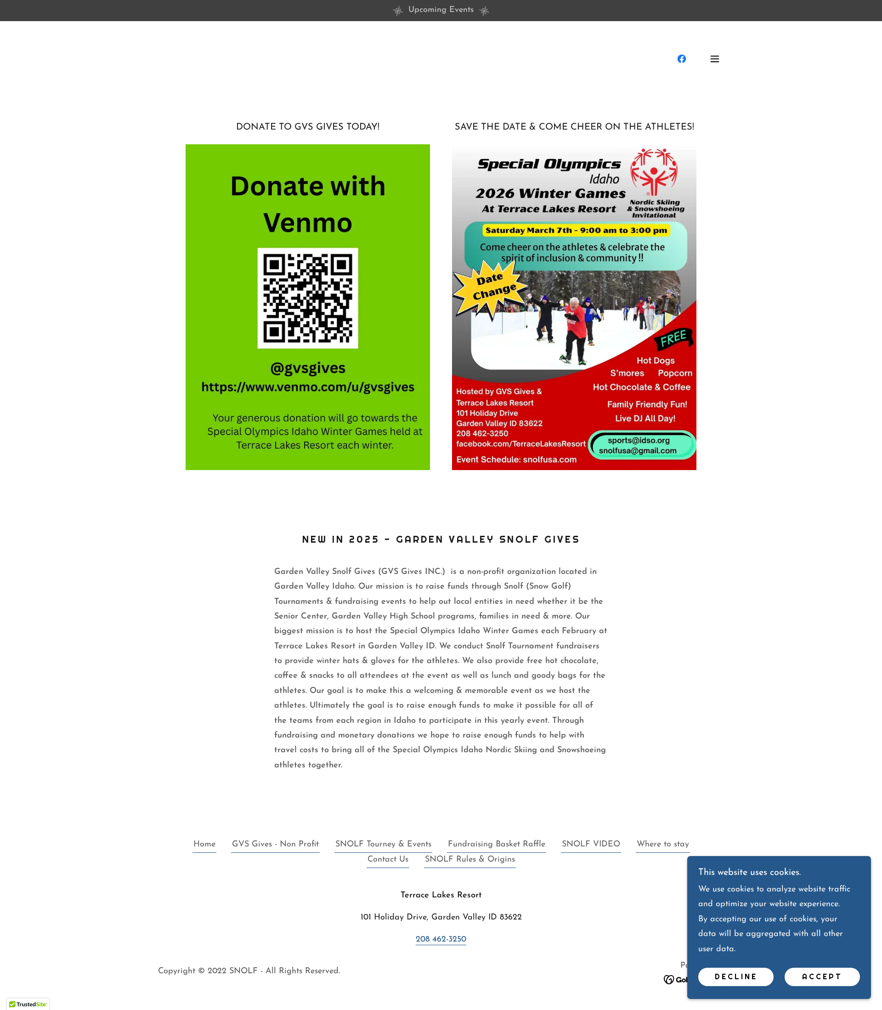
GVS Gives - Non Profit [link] (275, 844)
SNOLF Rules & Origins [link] (470, 860)
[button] (715, 59)
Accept (822, 977)
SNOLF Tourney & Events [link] (383, 844)
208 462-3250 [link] (441, 940)
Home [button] (204, 844)
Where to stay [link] (663, 844)
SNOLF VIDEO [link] (591, 844)
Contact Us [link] (388, 860)
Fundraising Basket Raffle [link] (496, 844)
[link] (682, 59)
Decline (736, 977)
